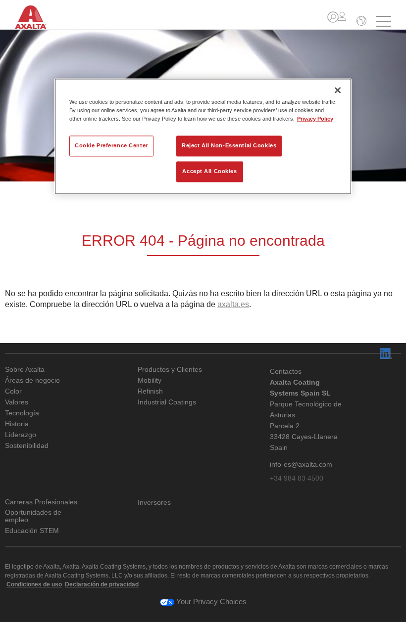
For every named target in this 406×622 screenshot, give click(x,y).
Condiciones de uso (34, 584)
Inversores (154, 502)
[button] (333, 17)
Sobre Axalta (25, 369)
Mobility (149, 380)
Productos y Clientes (170, 369)
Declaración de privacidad (102, 584)
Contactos (286, 371)
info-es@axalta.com (301, 464)
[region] (203, 136)
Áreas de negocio (32, 380)
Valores (16, 402)
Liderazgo (20, 435)
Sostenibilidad (27, 445)
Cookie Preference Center (111, 145)
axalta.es (233, 304)
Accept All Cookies (209, 171)
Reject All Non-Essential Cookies (229, 145)
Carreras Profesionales (41, 502)
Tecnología (22, 413)
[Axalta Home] (36, 23)
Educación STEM (32, 530)
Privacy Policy (315, 119)
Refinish (150, 391)
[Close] (338, 90)
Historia (17, 424)
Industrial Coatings (167, 402)
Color (13, 391)
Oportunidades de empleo (33, 516)
